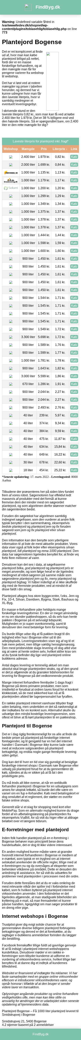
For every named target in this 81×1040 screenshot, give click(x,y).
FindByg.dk (48, 7)
